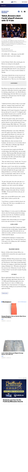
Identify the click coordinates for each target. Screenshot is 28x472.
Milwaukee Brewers (5, 12)
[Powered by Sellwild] (24, 378)
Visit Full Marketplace (22, 301)
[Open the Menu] (2, 2)
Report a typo (4, 293)
